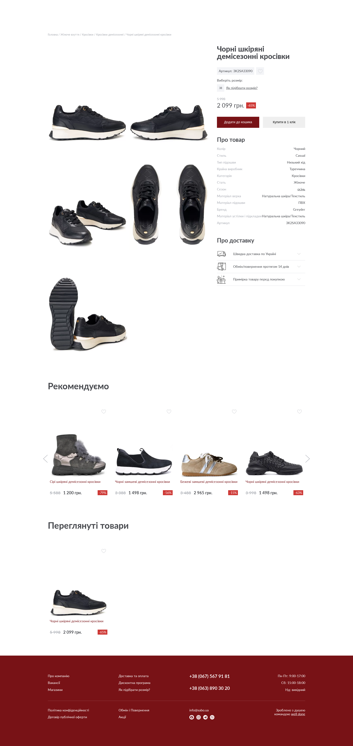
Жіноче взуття (69, 34)
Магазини (55, 690)
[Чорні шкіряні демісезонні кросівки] (87, 94)
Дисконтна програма (134, 683)
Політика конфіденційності (68, 710)
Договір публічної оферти (67, 717)
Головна (53, 34)
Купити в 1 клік (284, 122)
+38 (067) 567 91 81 (209, 676)
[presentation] (45, 460)
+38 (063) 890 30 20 (209, 688)
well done (298, 714)
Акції (122, 717)
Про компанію (58, 676)
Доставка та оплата (134, 676)
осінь (301, 189)
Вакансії (54, 683)
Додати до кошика (238, 122)
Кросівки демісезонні (110, 34)
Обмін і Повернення (134, 710)
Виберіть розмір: (230, 80)
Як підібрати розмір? (242, 88)
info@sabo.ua (199, 710)
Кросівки (87, 34)
